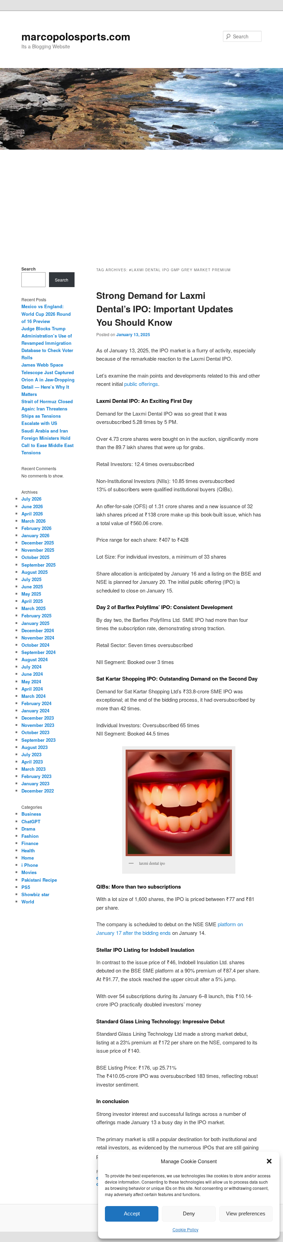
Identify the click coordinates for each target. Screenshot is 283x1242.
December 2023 (37, 717)
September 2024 (38, 652)
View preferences (245, 1213)
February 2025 (36, 615)
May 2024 (31, 681)
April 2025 (32, 601)
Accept (132, 1213)
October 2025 (35, 557)
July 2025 (31, 579)
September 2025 (38, 564)
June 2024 (32, 674)
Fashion (30, 836)
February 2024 (36, 703)
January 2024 (35, 710)
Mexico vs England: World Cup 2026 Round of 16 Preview (46, 313)
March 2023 (33, 769)
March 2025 (33, 608)
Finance (29, 843)
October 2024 (35, 645)
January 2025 (35, 623)
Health (28, 850)
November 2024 (37, 637)
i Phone (29, 865)
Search (28, 269)
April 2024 (32, 688)
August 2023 (34, 747)
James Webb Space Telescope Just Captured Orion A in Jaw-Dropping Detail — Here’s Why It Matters (48, 379)
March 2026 (33, 521)
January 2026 (35, 535)
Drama (28, 828)
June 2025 (32, 586)
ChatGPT (30, 821)
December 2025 (37, 542)
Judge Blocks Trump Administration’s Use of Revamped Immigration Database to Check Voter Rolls (47, 343)
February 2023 (36, 776)
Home (27, 857)
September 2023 (38, 740)
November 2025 (37, 550)
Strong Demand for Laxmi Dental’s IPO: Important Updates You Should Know (164, 309)
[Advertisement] (141, 201)
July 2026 (31, 498)
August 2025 (34, 572)
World (27, 901)
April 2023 (32, 761)
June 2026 (32, 506)
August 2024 (34, 659)
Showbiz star (35, 894)
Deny (189, 1213)
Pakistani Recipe (39, 879)
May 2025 (31, 593)
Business (31, 813)
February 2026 (36, 528)
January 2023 (35, 783)
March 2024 (33, 696)
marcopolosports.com (75, 36)
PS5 (25, 887)
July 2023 (31, 754)
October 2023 (35, 732)
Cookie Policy (185, 1229)
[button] (269, 1161)
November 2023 (37, 725)
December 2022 (37, 790)
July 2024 (31, 666)
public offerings (141, 383)
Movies (29, 872)
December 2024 (37, 630)
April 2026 (32, 513)
